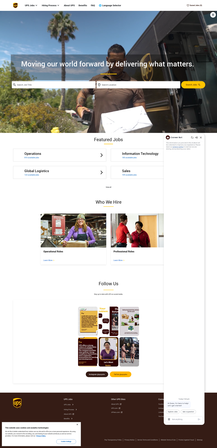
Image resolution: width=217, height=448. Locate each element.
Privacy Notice (129, 440)
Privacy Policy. (41, 436)
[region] (184, 278)
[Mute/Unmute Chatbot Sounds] (196, 137)
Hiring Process (69, 409)
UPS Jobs (67, 404)
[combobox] (54, 84)
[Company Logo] (15, 5)
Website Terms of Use (168, 440)
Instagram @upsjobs (97, 374)
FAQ (93, 5)
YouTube (161, 416)
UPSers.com (115, 412)
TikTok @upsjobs (120, 374)
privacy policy (178, 147)
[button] (108, 187)
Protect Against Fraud (186, 440)
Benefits (83, 5)
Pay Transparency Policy (113, 440)
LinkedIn (161, 412)
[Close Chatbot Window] (200, 137)
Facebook (161, 404)
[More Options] (169, 419)
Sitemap (200, 440)
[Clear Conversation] (192, 137)
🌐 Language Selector (110, 5)
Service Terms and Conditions (147, 440)
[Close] (77, 424)
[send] (199, 419)
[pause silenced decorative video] (213, 15)
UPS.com (114, 408)
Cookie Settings (66, 441)
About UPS (69, 5)
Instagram (162, 408)
